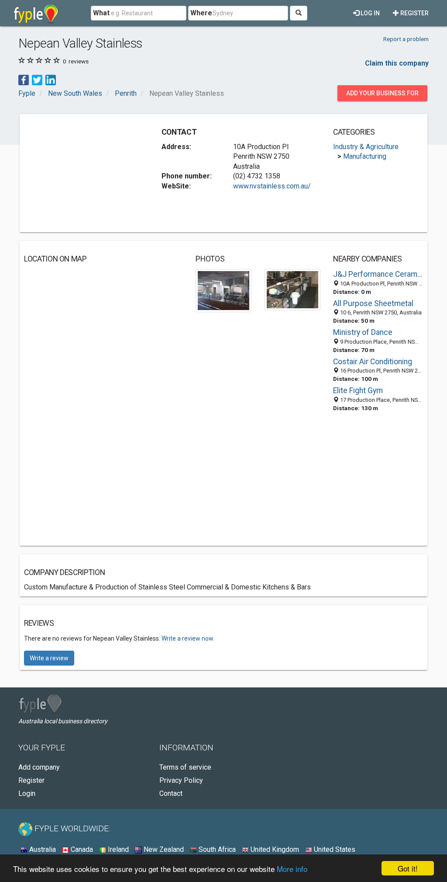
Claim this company (397, 63)
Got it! (408, 868)
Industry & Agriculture (366, 147)
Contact (170, 793)
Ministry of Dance (362, 332)
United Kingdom (274, 849)
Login (26, 793)
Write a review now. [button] (188, 638)
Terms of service (185, 767)
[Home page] (36, 13)
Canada (81, 849)
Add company (39, 767)
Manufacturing (364, 156)
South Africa (216, 849)
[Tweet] (37, 80)
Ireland (117, 849)
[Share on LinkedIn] (50, 80)
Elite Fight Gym (358, 390)
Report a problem (406, 38)
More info (292, 868)
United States (333, 849)
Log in (369, 13)
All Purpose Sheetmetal (373, 303)
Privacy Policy (181, 780)
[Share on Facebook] (23, 80)
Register (414, 13)
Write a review (49, 658)
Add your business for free (382, 95)
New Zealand (163, 849)
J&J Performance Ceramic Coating (378, 274)
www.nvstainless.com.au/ (272, 186)
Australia (42, 849)
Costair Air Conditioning (372, 361)
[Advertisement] (89, 173)
